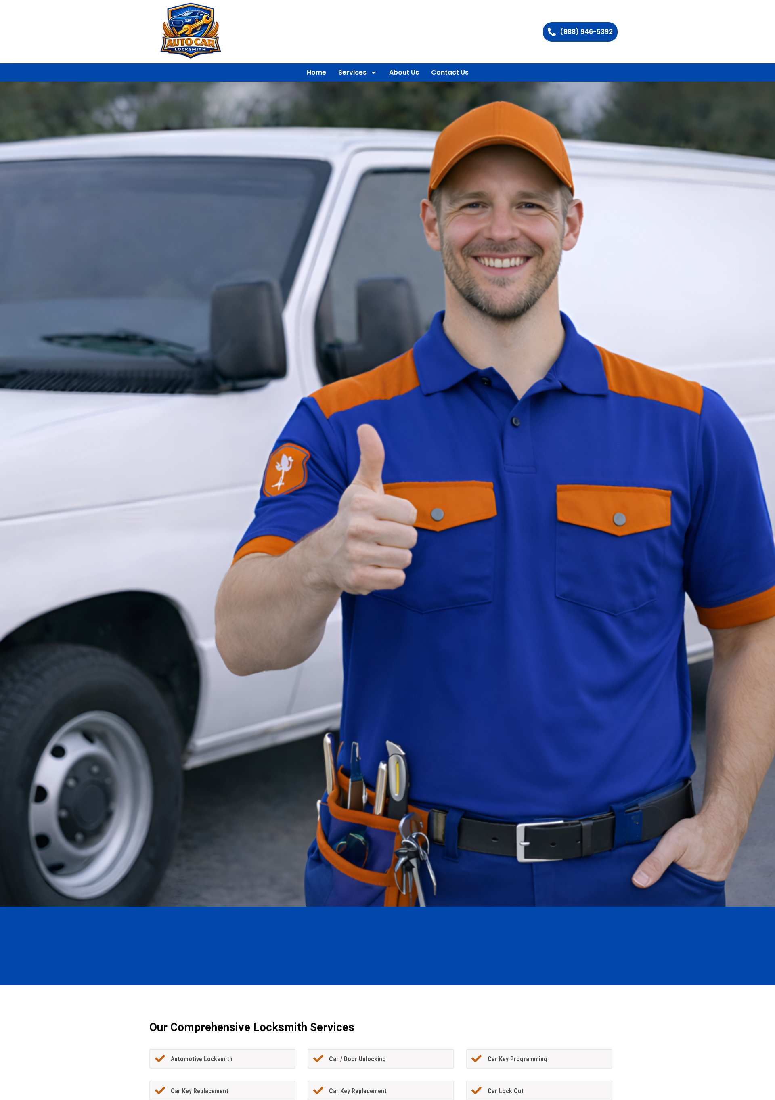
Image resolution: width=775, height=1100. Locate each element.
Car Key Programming (517, 1059)
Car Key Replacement (199, 1091)
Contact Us (450, 72)
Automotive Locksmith (201, 1059)
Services (352, 72)
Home (316, 72)
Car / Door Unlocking (357, 1059)
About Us (404, 72)
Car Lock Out (506, 1091)
